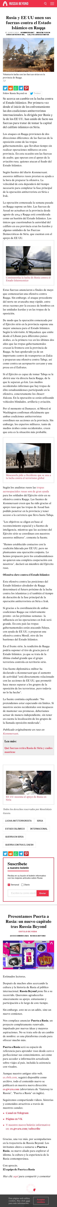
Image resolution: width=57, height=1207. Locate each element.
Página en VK (14, 1119)
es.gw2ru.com (11, 1089)
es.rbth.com (10, 1077)
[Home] (5, 3)
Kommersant (10, 733)
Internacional (39, 828)
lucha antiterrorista (18, 820)
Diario (27, 884)
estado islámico (15, 828)
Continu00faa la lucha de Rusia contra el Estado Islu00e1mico (28, 279)
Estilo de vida (28, 931)
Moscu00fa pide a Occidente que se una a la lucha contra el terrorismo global (28, 477)
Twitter (37, 93)
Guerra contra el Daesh (19, 844)
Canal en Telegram (17, 1113)
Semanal (15, 884)
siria (40, 820)
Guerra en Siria (14, 836)
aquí (16, 1176)
